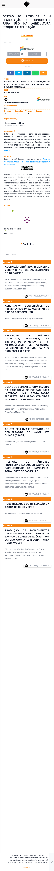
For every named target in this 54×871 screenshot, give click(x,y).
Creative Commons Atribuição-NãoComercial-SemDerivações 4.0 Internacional (27, 162)
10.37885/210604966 (39, 325)
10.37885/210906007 (39, 296)
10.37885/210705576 (39, 494)
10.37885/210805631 (39, 419)
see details (8, 234)
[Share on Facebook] (10, 73)
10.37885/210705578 (39, 377)
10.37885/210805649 (39, 565)
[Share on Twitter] (18, 73)
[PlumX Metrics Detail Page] (27, 220)
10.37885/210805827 (39, 520)
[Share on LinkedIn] (27, 73)
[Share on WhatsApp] (35, 73)
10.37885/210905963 (39, 451)
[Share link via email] (43, 73)
